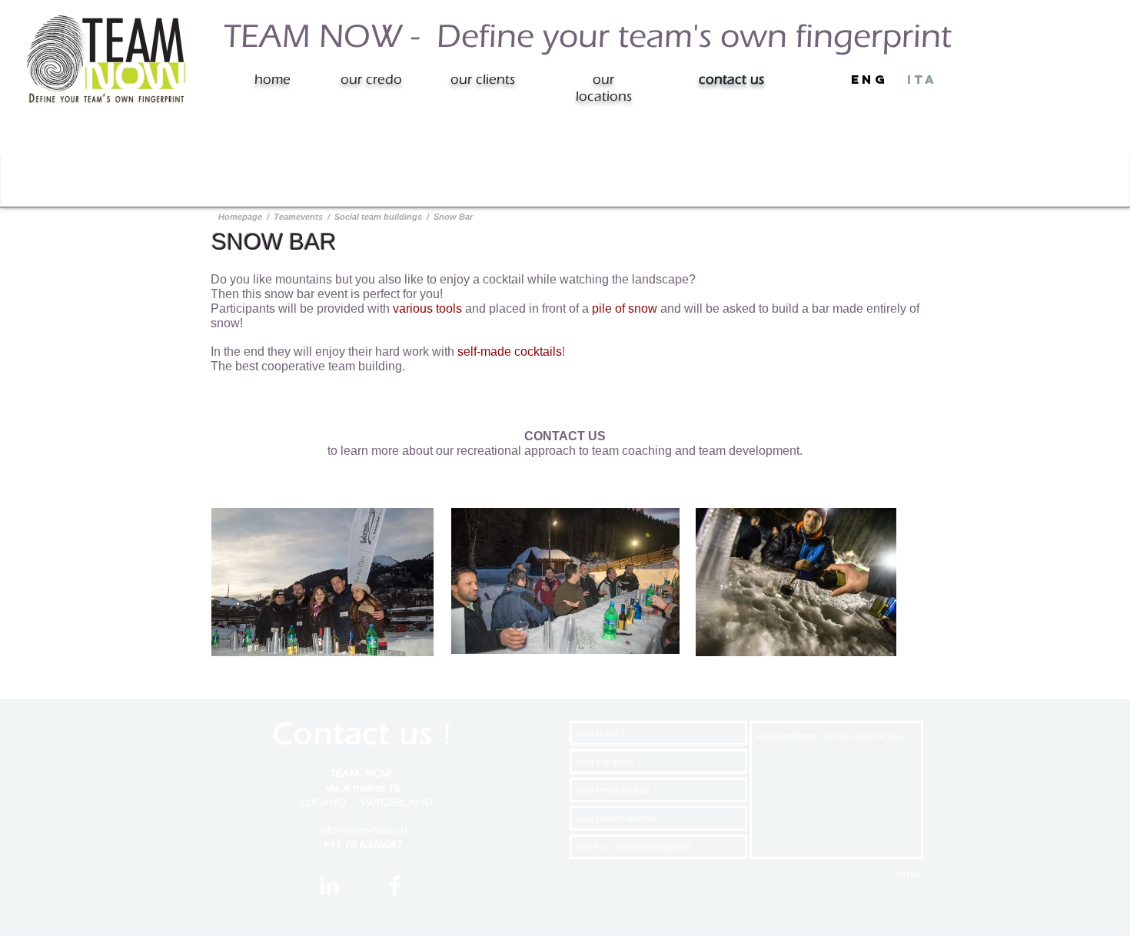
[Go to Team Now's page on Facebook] (394, 885)
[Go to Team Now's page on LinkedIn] (329, 885)
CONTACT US (565, 436)
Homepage (241, 216)
